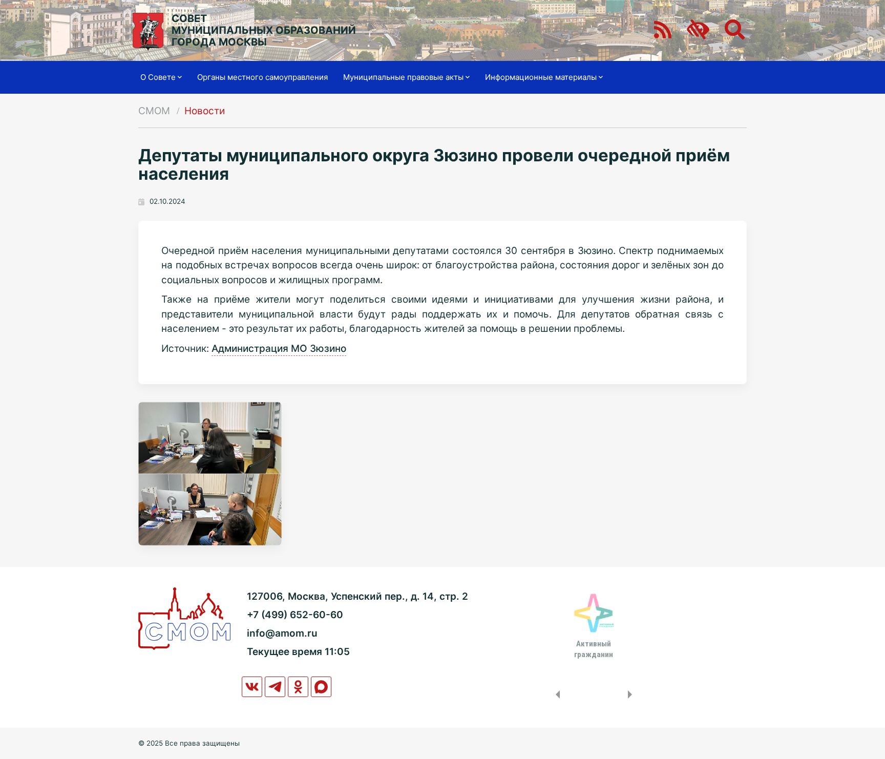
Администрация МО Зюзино (279, 348)
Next (632, 694)
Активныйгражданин (593, 649)
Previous (556, 694)
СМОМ (154, 111)
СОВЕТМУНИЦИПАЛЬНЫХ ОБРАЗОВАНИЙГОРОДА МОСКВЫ (264, 30)
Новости (204, 111)
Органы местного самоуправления (262, 77)
